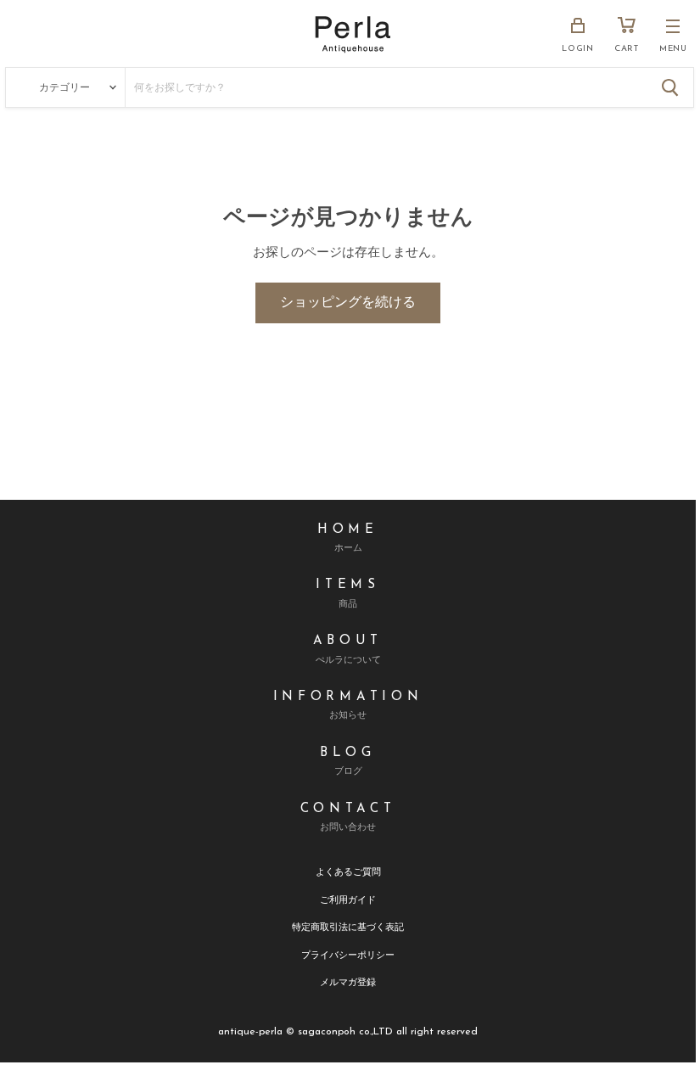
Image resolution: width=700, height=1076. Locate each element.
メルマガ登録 (348, 981)
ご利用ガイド (348, 899)
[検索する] (670, 87)
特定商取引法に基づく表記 (348, 926)
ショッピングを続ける (348, 303)
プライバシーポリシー (348, 954)
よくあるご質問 (348, 871)
